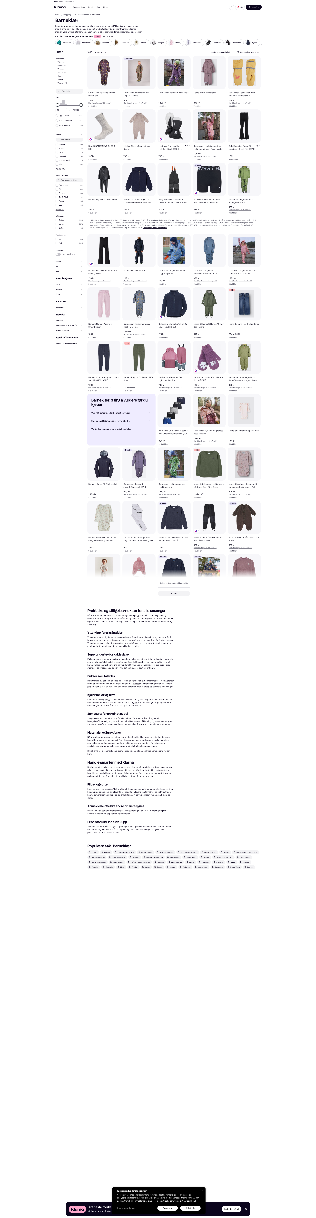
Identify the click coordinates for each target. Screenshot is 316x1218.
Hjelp (105, 7)
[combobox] (221, 52)
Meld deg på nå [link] (231, 1209)
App (98, 7)
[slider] (57, 105)
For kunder (58, 2)
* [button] (99, 103)
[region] (159, 1200)
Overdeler (62, 66)
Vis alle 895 (60, 169)
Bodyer (60, 79)
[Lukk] (202, 1190)
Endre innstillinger (126, 1208)
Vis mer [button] (174, 593)
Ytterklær (61, 62)
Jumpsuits (62, 73)
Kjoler (135, 702)
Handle (91, 7)
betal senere (148, 776)
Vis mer (138, 32)
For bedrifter (69, 2)
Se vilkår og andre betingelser (155, 228)
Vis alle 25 (60, 210)
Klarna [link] (57, 15)
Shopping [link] (67, 15)
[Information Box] (104, 52)
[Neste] (257, 42)
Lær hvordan (108, 36)
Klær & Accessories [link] (81, 15)
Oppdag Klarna (79, 7)
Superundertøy (144, 665)
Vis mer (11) (62, 83)
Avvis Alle (167, 1208)
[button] (240, 7)
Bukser (60, 76)
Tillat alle (190, 1208)
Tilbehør (61, 69)
